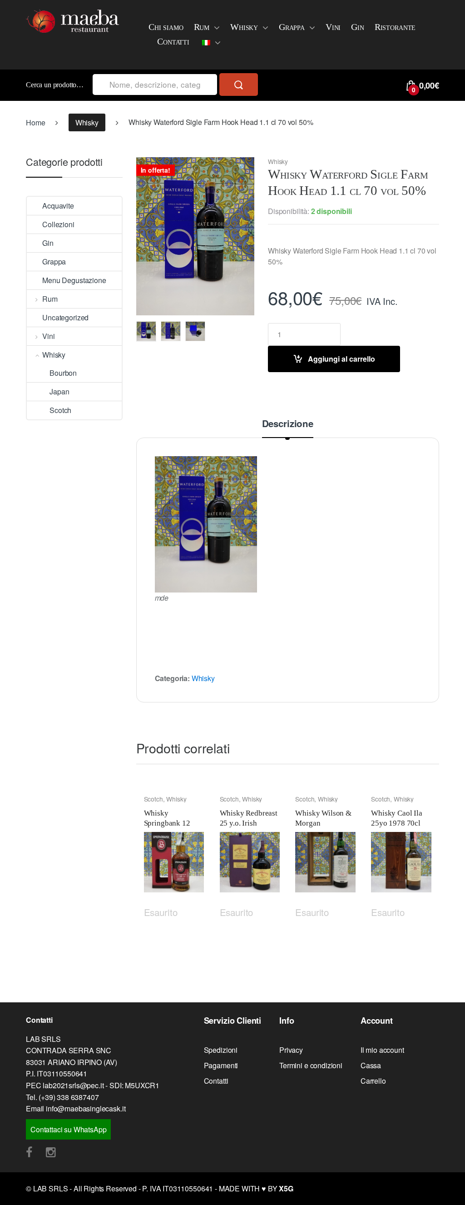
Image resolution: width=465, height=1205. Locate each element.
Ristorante (395, 27)
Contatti (173, 41)
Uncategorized (65, 317)
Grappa (292, 27)
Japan (59, 391)
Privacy (291, 1050)
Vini (333, 27)
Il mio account (382, 1050)
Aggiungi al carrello (341, 359)
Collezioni (58, 224)
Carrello (373, 1081)
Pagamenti (221, 1065)
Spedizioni (220, 1050)
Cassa (371, 1065)
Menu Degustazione (74, 280)
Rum (202, 27)
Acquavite (58, 205)
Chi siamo (165, 27)
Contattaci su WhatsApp (68, 1129)
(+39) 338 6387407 (69, 1097)
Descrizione (287, 424)
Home (35, 122)
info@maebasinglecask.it (85, 1108)
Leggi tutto (196, 911)
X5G (286, 1188)
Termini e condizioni (310, 1065)
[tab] (287, 428)
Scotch (153, 798)
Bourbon (63, 373)
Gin (357, 27)
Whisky (244, 27)
